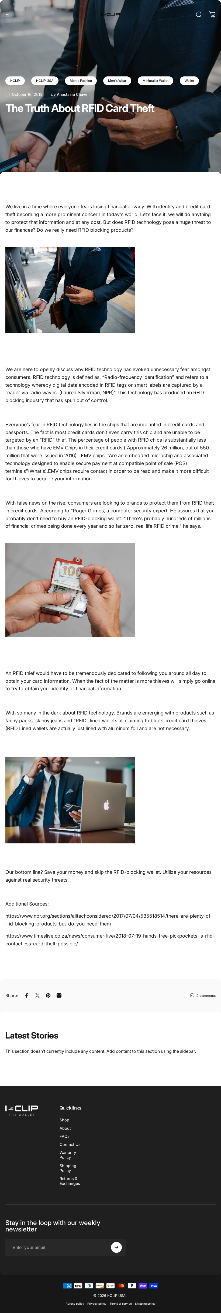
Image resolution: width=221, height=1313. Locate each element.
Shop (64, 1120)
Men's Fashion (81, 81)
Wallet (189, 81)
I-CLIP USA (45, 81)
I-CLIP (15, 81)
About (65, 1128)
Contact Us (70, 1144)
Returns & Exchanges (70, 1181)
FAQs (65, 1136)
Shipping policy (145, 1303)
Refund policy (75, 1303)
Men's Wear (117, 81)
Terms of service (121, 1303)
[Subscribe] (116, 1247)
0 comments (206, 996)
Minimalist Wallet (155, 81)
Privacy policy (96, 1303)
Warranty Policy (68, 1155)
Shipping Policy (68, 1168)
